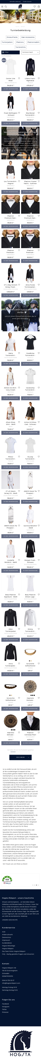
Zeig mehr (20, 757)
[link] (20, 880)
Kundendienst (7, 943)
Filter (7, 52)
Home (17, 26)
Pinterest (5, 1012)
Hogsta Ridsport (8, 948)
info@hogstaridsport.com (11, 983)
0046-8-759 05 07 (8, 980)
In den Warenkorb (10, 89)
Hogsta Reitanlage (8, 946)
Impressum (6, 940)
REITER (23, 26)
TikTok (4, 1009)
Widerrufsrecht (7, 934)
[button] (30, 52)
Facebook (5, 1004)
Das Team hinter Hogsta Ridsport (13, 951)
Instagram (5, 1007)
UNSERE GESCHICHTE (10, 920)
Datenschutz (6, 937)
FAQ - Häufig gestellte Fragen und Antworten (18, 954)
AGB (3, 932)
